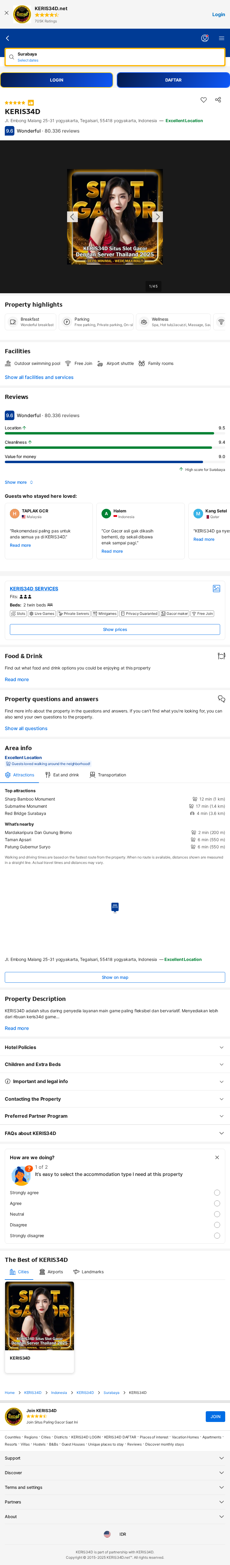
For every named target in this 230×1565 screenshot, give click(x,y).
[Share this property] (218, 100)
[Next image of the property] (157, 216)
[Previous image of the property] (72, 216)
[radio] (115, 1193)
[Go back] (7, 38)
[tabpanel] (115, 819)
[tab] (19, 775)
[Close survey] (217, 1157)
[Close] (6, 14)
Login (218, 14)
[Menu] (221, 38)
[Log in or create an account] (205, 38)
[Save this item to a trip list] (203, 100)
